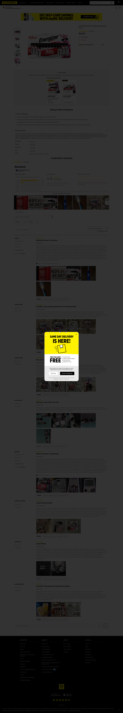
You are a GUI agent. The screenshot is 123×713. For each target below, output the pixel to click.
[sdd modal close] (76, 334)
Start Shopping (67, 373)
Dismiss (53, 373)
